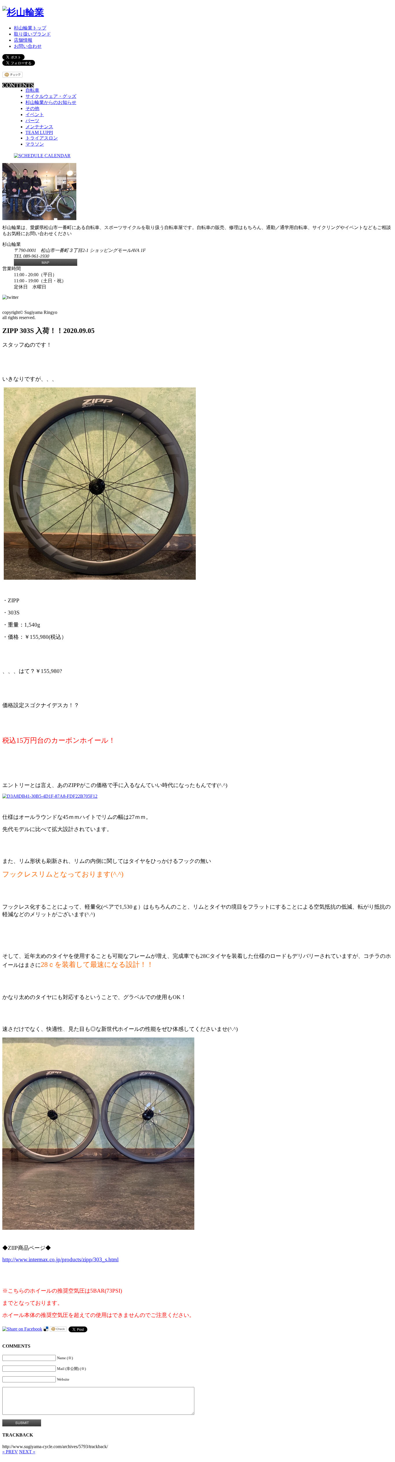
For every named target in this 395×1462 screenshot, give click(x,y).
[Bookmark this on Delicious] (46, 1328)
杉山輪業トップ (30, 27)
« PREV (10, 1451)
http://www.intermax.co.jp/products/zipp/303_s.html (60, 1259)
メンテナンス (39, 126)
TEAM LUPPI (39, 132)
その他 (32, 108)
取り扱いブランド (32, 34)
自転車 (32, 90)
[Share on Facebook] (22, 1328)
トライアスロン (41, 138)
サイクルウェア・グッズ (50, 96)
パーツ (32, 120)
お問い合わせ (28, 46)
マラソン (34, 144)
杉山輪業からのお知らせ (50, 102)
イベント (34, 114)
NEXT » (27, 1451)
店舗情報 (23, 40)
